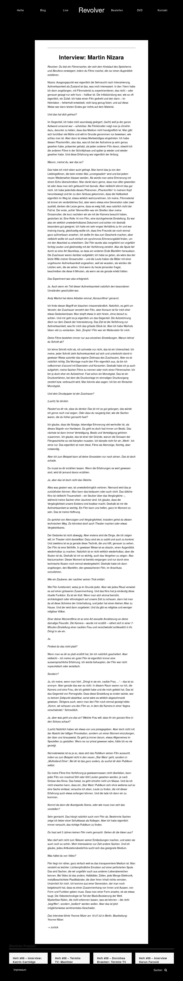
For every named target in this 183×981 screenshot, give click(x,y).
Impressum (20, 969)
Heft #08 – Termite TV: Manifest (68, 960)
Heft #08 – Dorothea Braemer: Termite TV (111, 960)
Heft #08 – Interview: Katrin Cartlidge (27, 960)
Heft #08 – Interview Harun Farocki (153, 960)
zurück (54, 927)
